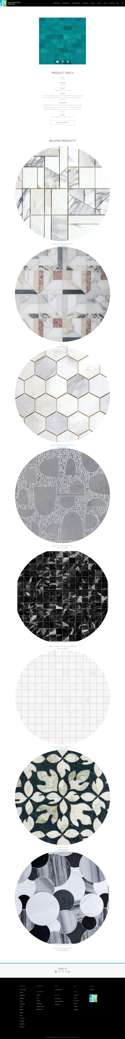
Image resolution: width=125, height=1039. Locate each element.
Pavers (21, 1012)
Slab (21, 1015)
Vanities (22, 1021)
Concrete (22, 1004)
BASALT (38, 1001)
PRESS (75, 1003)
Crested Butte (40, 1006)
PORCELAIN (22, 995)
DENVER (38, 995)
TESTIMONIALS (58, 989)
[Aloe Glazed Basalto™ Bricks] (62, 41)
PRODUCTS (22, 986)
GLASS (21, 1001)
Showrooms (76, 3)
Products (57, 3)
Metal (21, 1007)
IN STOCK (22, 1018)
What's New (23, 989)
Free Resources (59, 1001)
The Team (76, 1001)
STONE (21, 992)
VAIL (38, 998)
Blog (105, 3)
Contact (112, 3)
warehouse (40, 1009)
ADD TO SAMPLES (62, 123)
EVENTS (76, 1006)
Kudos (93, 3)
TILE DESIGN (58, 998)
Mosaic (22, 1009)
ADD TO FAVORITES (62, 246)
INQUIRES (91, 989)
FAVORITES (22, 1024)
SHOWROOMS (40, 991)
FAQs (75, 998)
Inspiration (66, 3)
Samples (22, 1027)
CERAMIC (22, 998)
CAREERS (76, 1009)
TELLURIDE (39, 1003)
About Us (76, 995)
